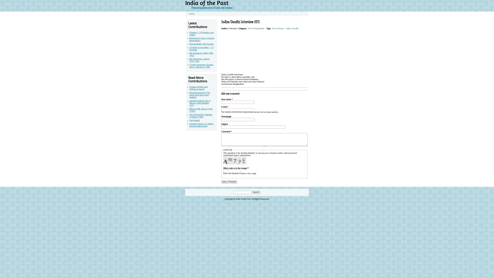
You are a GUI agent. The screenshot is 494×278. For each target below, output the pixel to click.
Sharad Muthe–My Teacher (201, 44)
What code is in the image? (236, 168)
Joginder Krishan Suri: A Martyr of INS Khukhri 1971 (199, 103)
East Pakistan (278, 29)
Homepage (226, 117)
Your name (227, 100)
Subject (224, 124)
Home (192, 14)
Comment (226, 132)
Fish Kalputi (194, 121)
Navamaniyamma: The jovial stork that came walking (199, 95)
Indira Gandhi (292, 29)
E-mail (225, 107)
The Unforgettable (256, 29)
